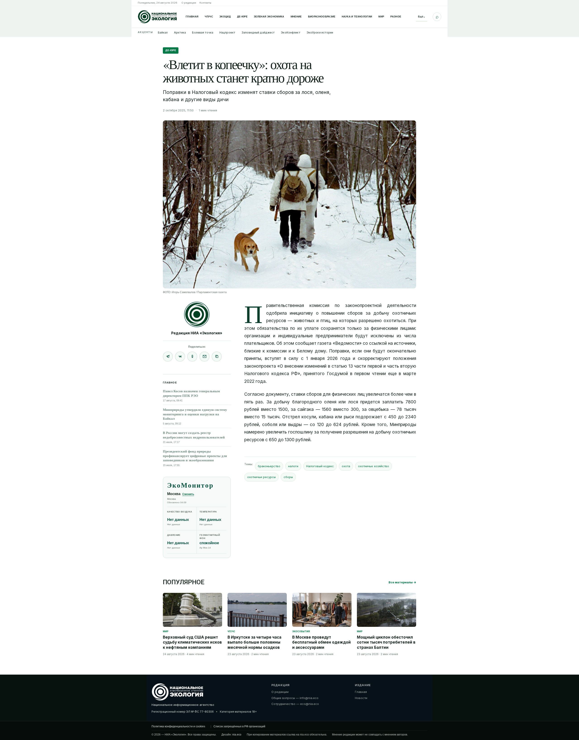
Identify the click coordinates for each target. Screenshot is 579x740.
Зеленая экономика (269, 16)
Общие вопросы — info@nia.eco (294, 697)
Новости (361, 697)
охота (346, 466)
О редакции (188, 2)
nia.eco (236, 734)
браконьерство (269, 466)
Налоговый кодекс (320, 466)
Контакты (205, 2)
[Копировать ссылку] (217, 357)
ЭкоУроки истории (320, 32)
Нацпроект (227, 32)
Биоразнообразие (321, 16)
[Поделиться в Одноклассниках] (192, 357)
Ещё (421, 16)
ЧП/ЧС (209, 16)
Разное (395, 16)
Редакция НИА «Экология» (196, 333)
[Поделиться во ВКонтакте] (180, 357)
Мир (381, 16)
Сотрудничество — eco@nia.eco (295, 704)
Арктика (180, 32)
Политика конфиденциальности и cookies (178, 726)
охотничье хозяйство (373, 466)
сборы (288, 477)
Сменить (188, 494)
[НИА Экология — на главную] (157, 17)
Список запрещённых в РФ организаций (239, 726)
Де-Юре (242, 16)
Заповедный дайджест (258, 32)
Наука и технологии (357, 16)
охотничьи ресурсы (261, 477)
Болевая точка (202, 32)
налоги (293, 466)
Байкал (163, 32)
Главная (192, 16)
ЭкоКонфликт (290, 32)
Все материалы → (402, 582)
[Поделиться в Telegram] (168, 357)
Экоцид (225, 16)
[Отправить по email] (204, 357)
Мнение (296, 16)
